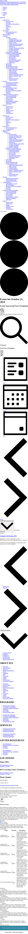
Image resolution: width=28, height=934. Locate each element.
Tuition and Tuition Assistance (16, 44)
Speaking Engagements (11, 85)
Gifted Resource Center (11, 88)
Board (7, 25)
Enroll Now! (12, 46)
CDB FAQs (12, 62)
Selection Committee (14, 61)
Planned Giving (9, 110)
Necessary (4, 822)
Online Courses (12, 42)
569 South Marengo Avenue (6, 765)
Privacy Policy (6, 680)
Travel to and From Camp (15, 76)
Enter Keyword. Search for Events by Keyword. (11, 314)
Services (5, 81)
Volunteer (8, 112)
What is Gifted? (6, 34)
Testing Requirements (14, 56)
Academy (8, 37)
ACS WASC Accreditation (12, 52)
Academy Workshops (14, 49)
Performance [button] (3, 895)
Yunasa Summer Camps (11, 68)
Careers (8, 29)
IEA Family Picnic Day (11, 32)
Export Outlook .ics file (8, 659)
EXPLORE (8, 64)
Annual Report (9, 113)
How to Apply (12, 57)
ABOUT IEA (6, 20)
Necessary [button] (2, 820)
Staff (7, 28)
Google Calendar (7, 652)
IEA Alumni (9, 65)
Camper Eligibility (13, 73)
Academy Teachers (13, 50)
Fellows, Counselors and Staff (16, 74)
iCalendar (5, 654)
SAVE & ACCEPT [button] (4, 925)
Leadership (8, 26)
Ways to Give (9, 108)
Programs (5, 36)
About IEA (5, 666)
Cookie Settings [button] (4, 797)
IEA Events (5, 30)
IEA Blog (8, 92)
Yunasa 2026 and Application (16, 69)
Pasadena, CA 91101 (5, 766)
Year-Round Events (13, 78)
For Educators (12, 58)
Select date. (17, 530)
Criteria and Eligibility (14, 54)
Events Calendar (10, 33)
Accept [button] (10, 797)
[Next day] (15, 517)
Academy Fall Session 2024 (8, 536)
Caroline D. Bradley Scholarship (13, 53)
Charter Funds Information (15, 45)
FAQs (10, 77)
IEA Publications (10, 89)
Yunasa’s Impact (13, 80)
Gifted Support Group (11, 84)
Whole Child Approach (8, 670)
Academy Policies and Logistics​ (16, 48)
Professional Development (12, 82)
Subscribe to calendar (5, 630)
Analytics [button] (2, 902)
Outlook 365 (6, 655)
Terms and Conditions (8, 681)
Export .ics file (6, 658)
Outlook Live (6, 656)
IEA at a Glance (10, 21)
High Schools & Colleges (15, 60)
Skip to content (3, 0)
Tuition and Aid (12, 72)
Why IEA (8, 22)
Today (1, 519)
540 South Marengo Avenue (6, 772)
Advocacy (8, 93)
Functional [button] (2, 888)
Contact (5, 8)
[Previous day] (15, 477)
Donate (7, 109)
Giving (4, 105)
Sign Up (5, 7)
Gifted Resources (7, 86)
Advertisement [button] (3, 910)
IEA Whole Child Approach (12, 24)
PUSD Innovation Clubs (12, 66)
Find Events (3, 345)
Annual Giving (9, 106)
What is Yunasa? (13, 70)
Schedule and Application (15, 41)
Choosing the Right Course (15, 40)
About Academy (13, 38)
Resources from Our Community (13, 90)
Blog (4, 9)
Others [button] (1, 918)
